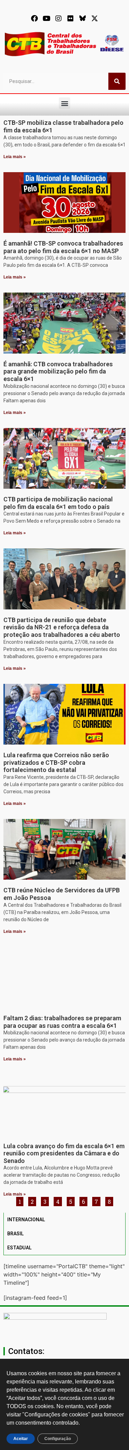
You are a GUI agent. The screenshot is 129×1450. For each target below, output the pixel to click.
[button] (64, 103)
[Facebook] (34, 18)
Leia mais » (14, 156)
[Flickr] (70, 18)
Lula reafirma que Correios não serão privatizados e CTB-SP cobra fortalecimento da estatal (56, 762)
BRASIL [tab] (15, 1233)
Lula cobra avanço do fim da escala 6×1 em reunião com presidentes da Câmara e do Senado (64, 1153)
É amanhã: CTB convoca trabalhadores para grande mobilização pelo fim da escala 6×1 (58, 371)
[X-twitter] (94, 18)
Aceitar (20, 1438)
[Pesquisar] (117, 81)
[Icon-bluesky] (82, 18)
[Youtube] (46, 18)
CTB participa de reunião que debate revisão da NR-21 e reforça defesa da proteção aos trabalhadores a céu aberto (61, 627)
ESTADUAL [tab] (19, 1247)
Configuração (57, 1438)
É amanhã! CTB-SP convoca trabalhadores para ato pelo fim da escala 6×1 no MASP (63, 247)
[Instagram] (58, 18)
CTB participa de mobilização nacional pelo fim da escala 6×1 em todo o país (58, 503)
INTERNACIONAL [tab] (26, 1219)
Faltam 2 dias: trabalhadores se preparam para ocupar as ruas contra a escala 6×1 (62, 1021)
